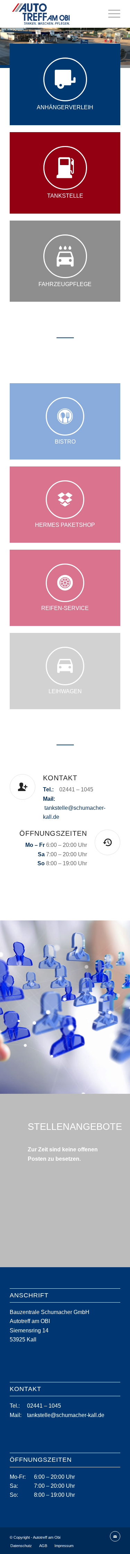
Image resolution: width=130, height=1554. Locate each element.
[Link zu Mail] (115, 1536)
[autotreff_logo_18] (54, 14)
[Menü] (110, 14)
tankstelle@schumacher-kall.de (65, 1415)
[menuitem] (110, 14)
